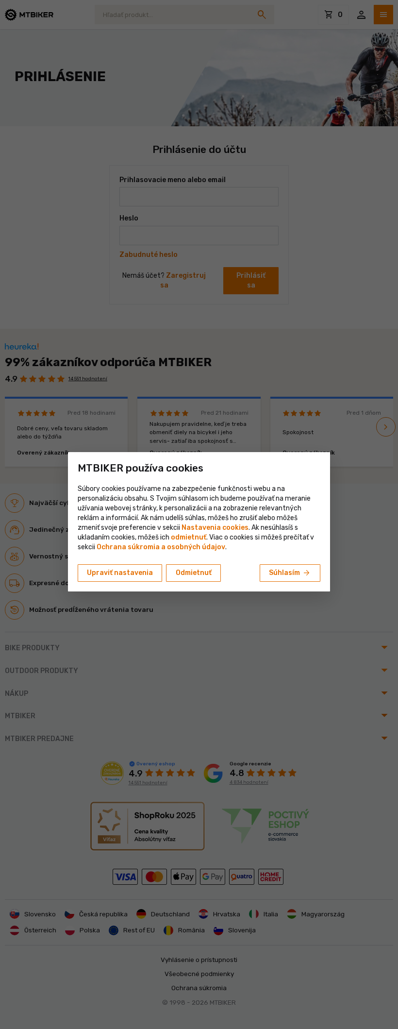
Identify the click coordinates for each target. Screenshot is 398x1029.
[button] (188, 537)
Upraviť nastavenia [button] (120, 573)
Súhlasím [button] (290, 573)
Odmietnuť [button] (194, 573)
